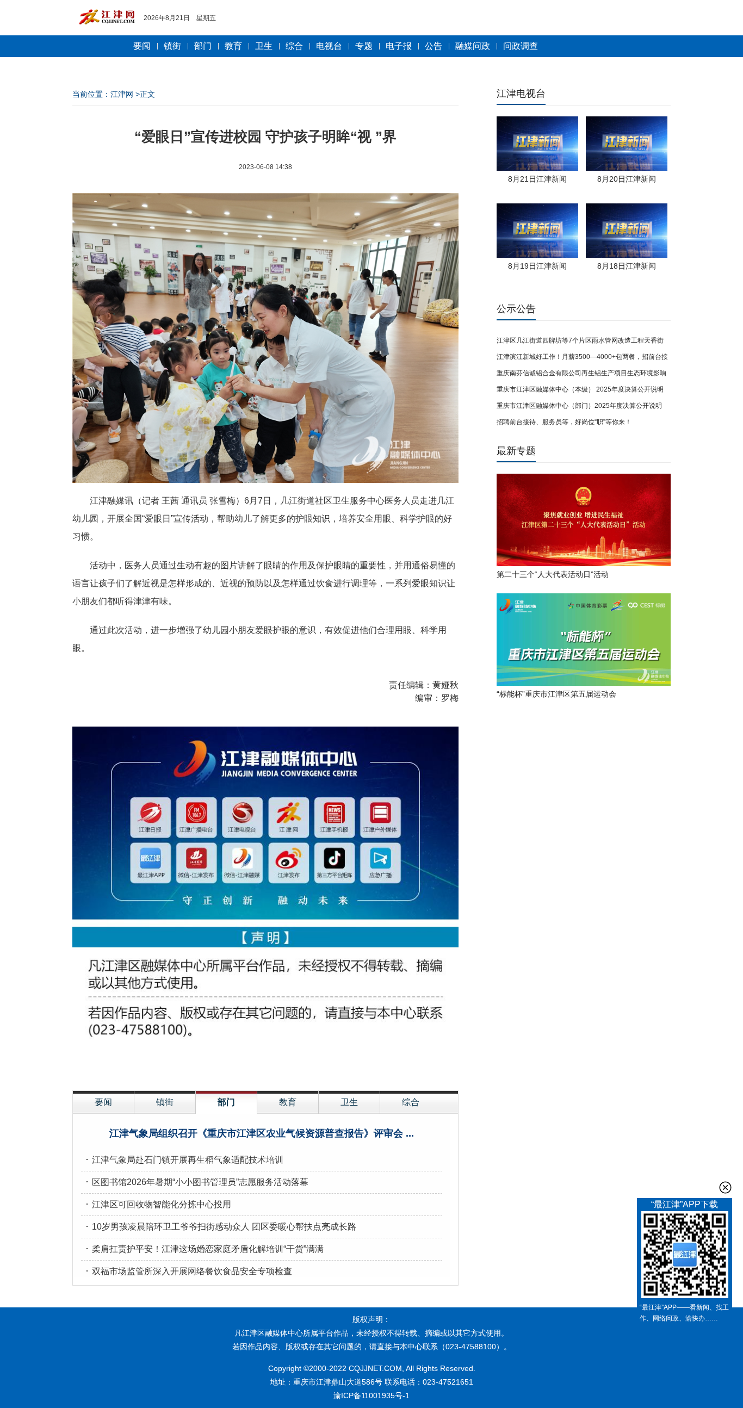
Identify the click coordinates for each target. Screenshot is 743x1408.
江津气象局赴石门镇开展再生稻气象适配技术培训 (187, 1159)
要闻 (142, 46)
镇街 (172, 46)
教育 (233, 46)
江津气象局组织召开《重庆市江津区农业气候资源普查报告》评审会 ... (261, 1133)
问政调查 (520, 46)
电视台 (329, 46)
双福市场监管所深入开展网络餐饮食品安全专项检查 (192, 1271)
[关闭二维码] (725, 1187)
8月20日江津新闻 (626, 179)
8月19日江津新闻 (537, 266)
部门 (203, 46)
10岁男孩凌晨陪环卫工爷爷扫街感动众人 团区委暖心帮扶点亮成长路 (224, 1226)
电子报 (399, 46)
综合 (294, 46)
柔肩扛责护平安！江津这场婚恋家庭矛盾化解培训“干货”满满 (208, 1249)
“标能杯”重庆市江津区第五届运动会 (556, 694)
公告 (433, 46)
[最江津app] (684, 1256)
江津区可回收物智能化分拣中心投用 (161, 1204)
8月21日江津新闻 (537, 179)
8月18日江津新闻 (626, 266)
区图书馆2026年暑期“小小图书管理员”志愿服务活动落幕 (200, 1182)
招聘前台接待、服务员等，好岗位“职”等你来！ (564, 422)
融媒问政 (472, 46)
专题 (364, 46)
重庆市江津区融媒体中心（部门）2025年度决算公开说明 (579, 406)
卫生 (264, 46)
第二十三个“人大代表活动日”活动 (553, 574)
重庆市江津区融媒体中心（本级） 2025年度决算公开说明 (580, 389)
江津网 (121, 94)
